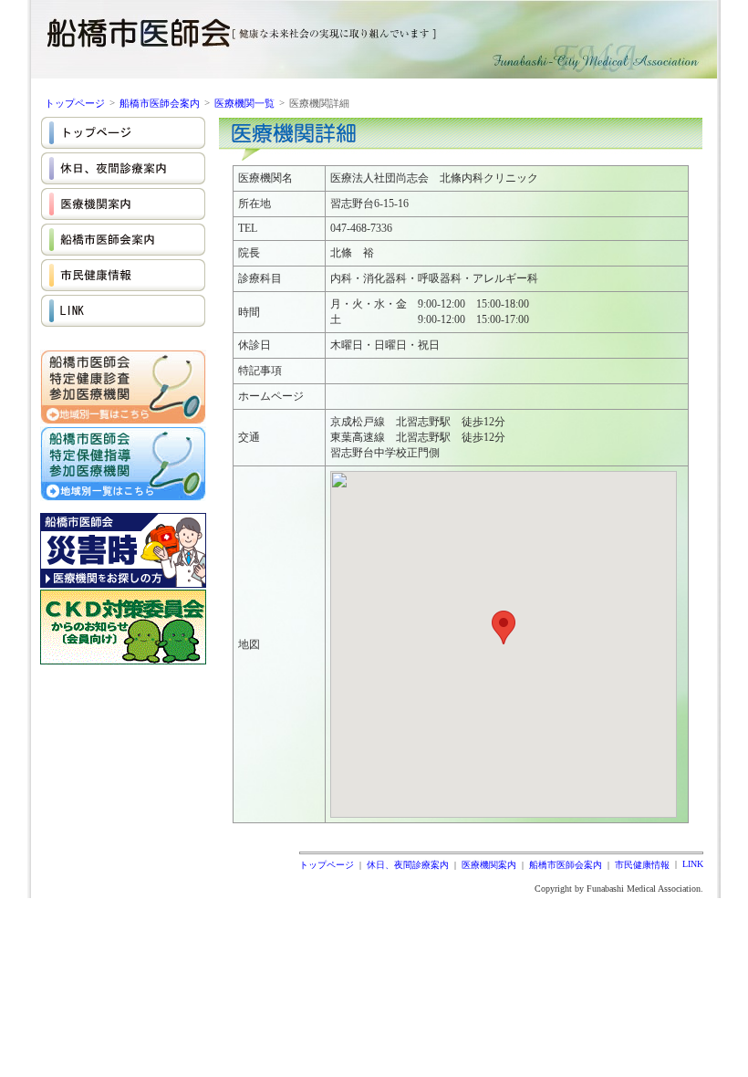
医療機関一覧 (244, 103)
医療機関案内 (489, 865)
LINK (692, 864)
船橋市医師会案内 (159, 103)
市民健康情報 (642, 865)
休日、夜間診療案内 (408, 865)
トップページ (75, 103)
